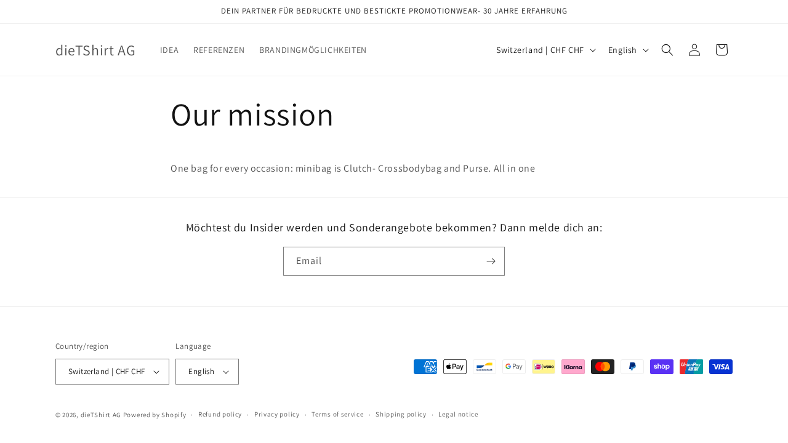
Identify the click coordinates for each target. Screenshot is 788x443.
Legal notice (458, 414)
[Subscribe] (490, 261)
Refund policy (220, 414)
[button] (667, 49)
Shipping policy (401, 414)
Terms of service (337, 414)
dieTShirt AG (101, 414)
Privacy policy (277, 414)
